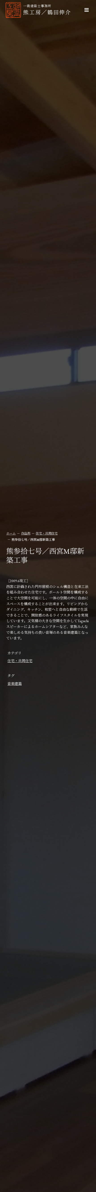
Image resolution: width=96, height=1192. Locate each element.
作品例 (25, 533)
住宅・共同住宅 (47, 533)
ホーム (11, 533)
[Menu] (86, 10)
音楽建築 (14, 683)
